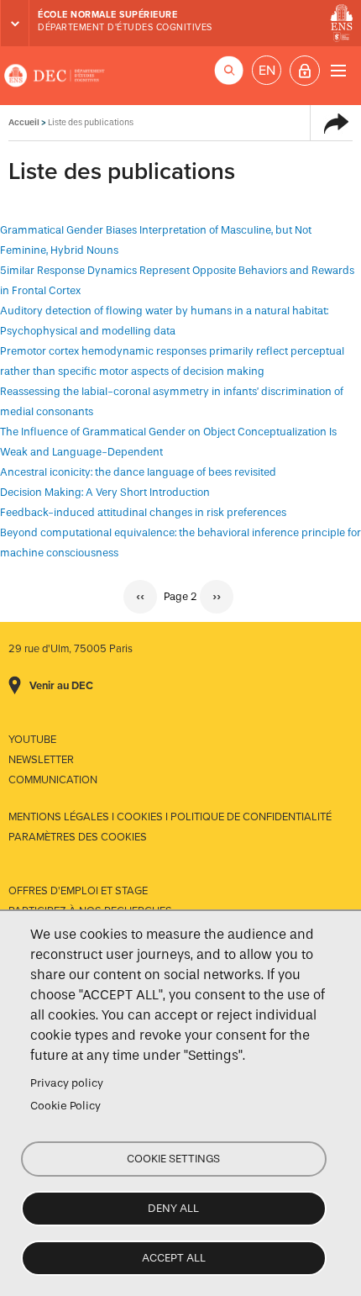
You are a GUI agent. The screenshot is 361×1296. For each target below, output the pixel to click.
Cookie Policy (65, 1105)
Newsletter (41, 760)
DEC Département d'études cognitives (54, 75)
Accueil (23, 122)
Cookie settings (173, 1158)
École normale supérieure (107, 14)
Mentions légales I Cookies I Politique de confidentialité (170, 817)
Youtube (32, 739)
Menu (338, 70)
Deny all (173, 1208)
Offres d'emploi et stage (78, 891)
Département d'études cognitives (125, 27)
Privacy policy (66, 1083)
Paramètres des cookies (77, 837)
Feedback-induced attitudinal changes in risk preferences (143, 512)
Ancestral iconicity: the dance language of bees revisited (138, 472)
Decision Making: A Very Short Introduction (105, 492)
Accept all (174, 1258)
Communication (52, 780)
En (267, 70)
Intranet (305, 70)
